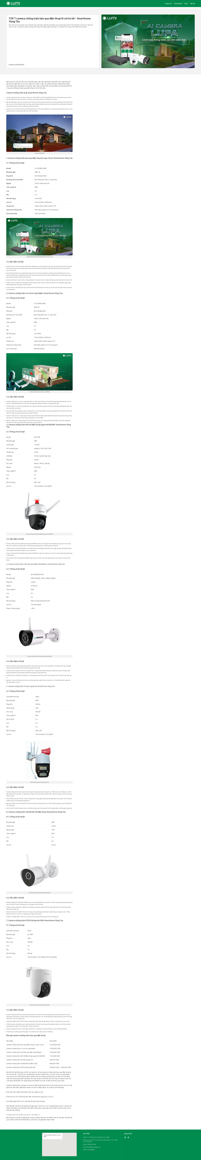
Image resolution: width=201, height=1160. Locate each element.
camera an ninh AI (32, 1087)
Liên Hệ (192, 3)
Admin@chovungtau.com (94, 1147)
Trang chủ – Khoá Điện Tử (32, 1115)
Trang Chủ (168, 3)
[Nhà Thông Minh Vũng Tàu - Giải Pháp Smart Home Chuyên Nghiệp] (13, 3)
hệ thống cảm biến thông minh (31, 1108)
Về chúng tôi (178, 3)
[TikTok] (125, 1137)
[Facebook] (128, 1137)
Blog (186, 3)
